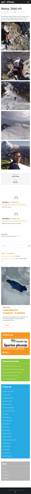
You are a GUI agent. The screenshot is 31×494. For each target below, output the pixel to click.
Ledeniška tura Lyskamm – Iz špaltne (14, 311)
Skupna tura (5, 436)
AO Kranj (7, 2)
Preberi (7, 325)
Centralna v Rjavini (14, 375)
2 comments (4, 13)
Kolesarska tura (6, 404)
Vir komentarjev (6, 475)
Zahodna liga (8, 335)
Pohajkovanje (19, 12)
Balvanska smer (6, 401)
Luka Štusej (10, 12)
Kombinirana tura (7, 407)
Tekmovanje (5, 443)
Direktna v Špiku (13, 379)
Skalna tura (5, 433)
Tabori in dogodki (7, 253)
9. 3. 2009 (3, 12)
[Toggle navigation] (28, 2)
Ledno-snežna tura (7, 411)
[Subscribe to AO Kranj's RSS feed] (15, 492)
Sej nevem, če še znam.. (15, 366)
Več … (3, 260)
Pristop (4, 427)
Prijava (4, 468)
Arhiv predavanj (6, 398)
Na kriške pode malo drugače (17, 369)
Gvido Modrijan (5, 218)
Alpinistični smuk (6, 391)
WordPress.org (6, 478)
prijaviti (18, 236)
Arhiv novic (5, 394)
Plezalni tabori (6, 417)
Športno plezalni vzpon (8, 440)
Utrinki (23, 12)
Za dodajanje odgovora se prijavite (14, 204)
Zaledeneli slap (6, 456)
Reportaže (5, 430)
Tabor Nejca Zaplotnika (7, 256)
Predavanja (5, 424)
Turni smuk (5, 446)
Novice (4, 414)
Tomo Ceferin (5, 202)
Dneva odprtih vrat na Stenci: (8, 258)
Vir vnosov (5, 472)
